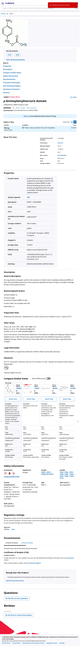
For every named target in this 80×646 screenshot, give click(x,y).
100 (28, 197)
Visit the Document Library (15, 581)
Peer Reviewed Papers (12, 86)
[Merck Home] (9, 3)
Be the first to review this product (19, 615)
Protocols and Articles (11, 83)
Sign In (26, 116)
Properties (7, 66)
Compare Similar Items (12, 73)
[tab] (5, 13)
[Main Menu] (3, 3)
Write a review (20, 108)
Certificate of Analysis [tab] (11, 543)
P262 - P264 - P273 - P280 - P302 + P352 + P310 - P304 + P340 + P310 (67, 475)
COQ (17, 55)
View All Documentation (15, 60)
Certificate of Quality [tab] (27, 543)
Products (3, 14)
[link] (6, 643)
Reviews (6, 92)
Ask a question (31, 108)
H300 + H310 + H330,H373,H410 (47, 473)
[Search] (76, 8)
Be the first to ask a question (17, 598)
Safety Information (10, 76)
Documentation (9, 79)
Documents (70, 558)
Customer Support (35, 563)
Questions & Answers (11, 89)
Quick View (13, 399)
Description (7, 69)
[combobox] (40, 8)
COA (9, 55)
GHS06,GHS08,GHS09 (11, 477)
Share (74, 97)
